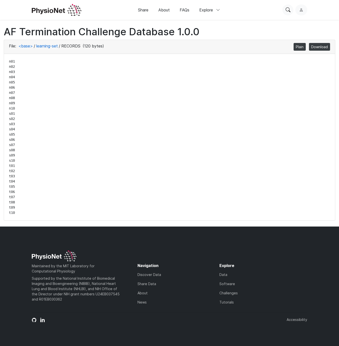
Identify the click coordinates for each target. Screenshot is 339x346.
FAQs (184, 9)
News (142, 302)
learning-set (47, 45)
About (164, 9)
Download (319, 47)
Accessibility (297, 319)
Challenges (228, 293)
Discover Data (149, 274)
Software (227, 284)
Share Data (146, 284)
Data (223, 274)
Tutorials (226, 302)
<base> (25, 45)
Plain (300, 47)
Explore (206, 9)
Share (143, 9)
